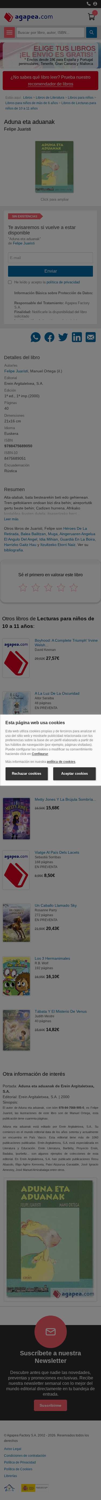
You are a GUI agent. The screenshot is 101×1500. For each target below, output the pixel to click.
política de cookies (61, 762)
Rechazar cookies (26, 774)
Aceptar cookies (74, 774)
